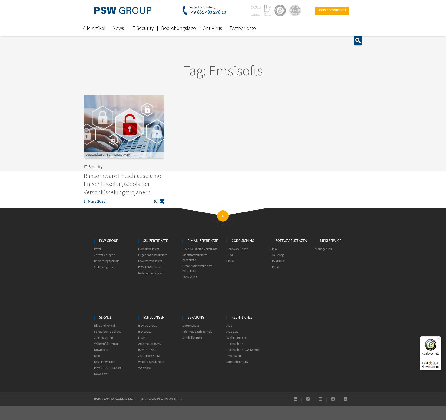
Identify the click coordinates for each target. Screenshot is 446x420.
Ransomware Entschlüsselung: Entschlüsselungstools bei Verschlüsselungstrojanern (122, 184)
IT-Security (142, 28)
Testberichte (243, 28)
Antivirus (212, 28)
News (118, 28)
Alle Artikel (94, 28)
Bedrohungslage (178, 28)
